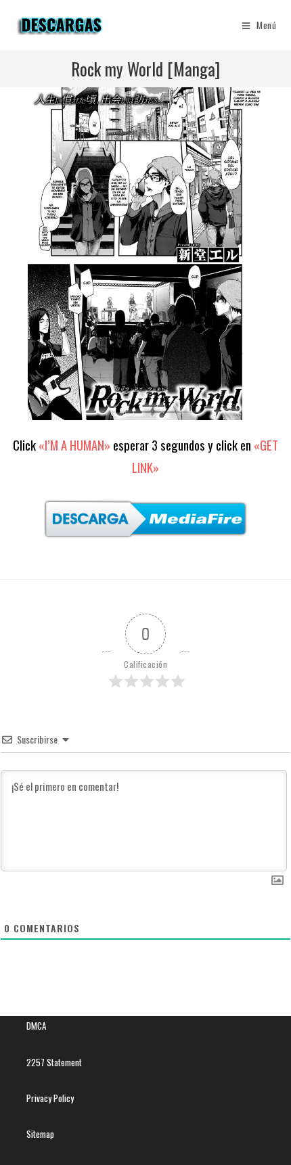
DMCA (36, 1025)
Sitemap (40, 1134)
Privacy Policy (50, 1098)
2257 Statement (54, 1062)
